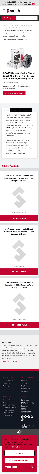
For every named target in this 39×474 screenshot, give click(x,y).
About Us (18, 4)
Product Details (19, 218)
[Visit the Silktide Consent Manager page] (31, 466)
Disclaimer (6, 342)
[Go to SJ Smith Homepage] (13, 10)
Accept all (19, 453)
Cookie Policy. (14, 447)
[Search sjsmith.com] (35, 18)
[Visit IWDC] (24, 426)
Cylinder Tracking (9, 405)
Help (20, 2)
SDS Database (7, 4)
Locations (27, 2)
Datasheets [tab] (27, 110)
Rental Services (8, 410)
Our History (25, 383)
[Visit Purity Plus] (32, 426)
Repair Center (8, 413)
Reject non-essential (19, 460)
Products (6, 25)
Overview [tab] (6, 110)
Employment (25, 388)
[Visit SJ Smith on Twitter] (32, 416)
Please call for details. (9, 361)
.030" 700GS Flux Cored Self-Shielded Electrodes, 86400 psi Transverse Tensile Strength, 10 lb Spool (19, 178)
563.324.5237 (11, 2)
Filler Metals (15, 25)
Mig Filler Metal (26, 25)
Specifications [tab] (16, 110)
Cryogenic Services (9, 407)
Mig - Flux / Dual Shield (12, 28)
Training (6, 386)
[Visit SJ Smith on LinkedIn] (25, 416)
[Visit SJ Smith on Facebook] (22, 416)
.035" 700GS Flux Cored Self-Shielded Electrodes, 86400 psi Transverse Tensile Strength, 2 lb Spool (19, 285)
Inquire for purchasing (14, 93)
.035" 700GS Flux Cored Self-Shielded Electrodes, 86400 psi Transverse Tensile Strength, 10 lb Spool (19, 231)
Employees (25, 386)
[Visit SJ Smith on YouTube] (28, 416)
